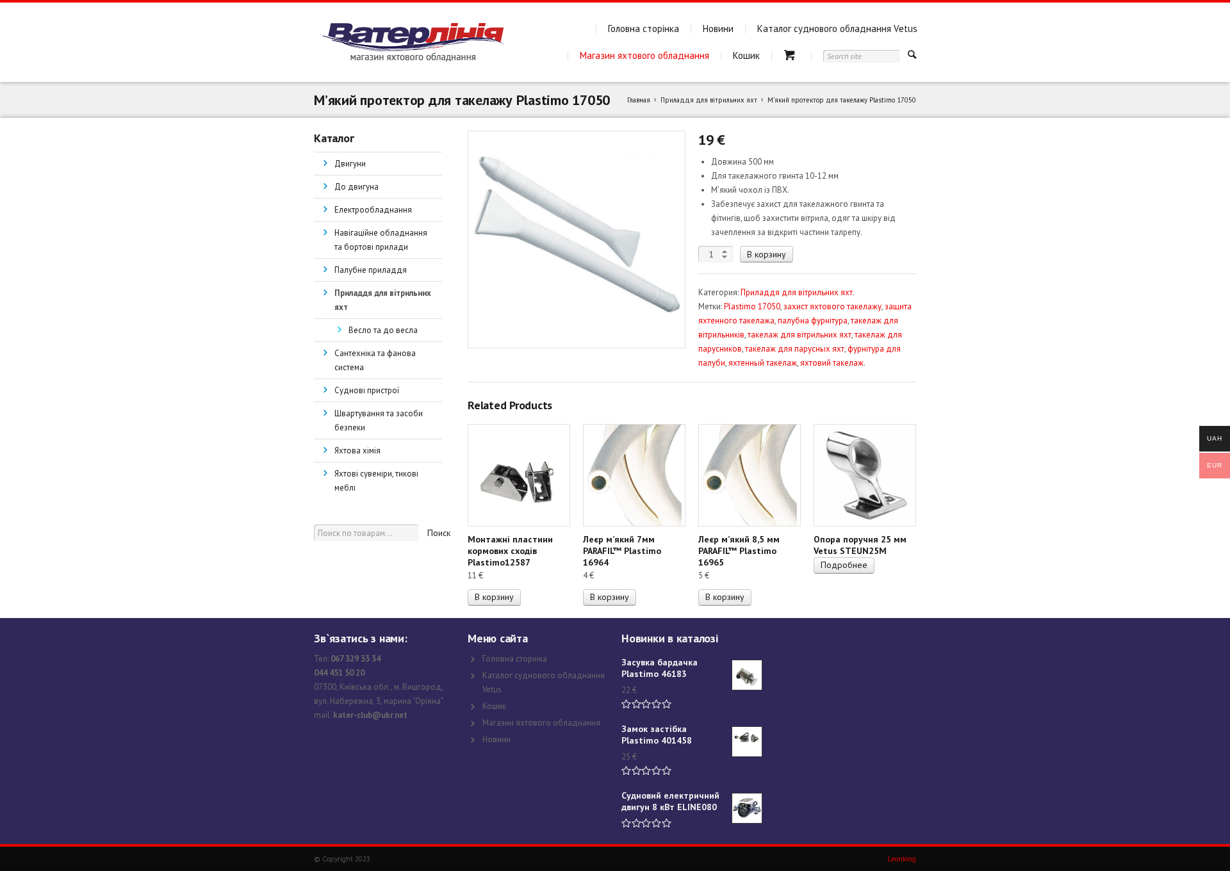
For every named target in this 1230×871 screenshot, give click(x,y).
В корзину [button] (494, 597)
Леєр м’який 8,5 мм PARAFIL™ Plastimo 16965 (739, 550)
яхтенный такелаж (762, 362)
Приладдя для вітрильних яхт (708, 99)
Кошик (746, 55)
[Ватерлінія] (413, 42)
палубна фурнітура (813, 320)
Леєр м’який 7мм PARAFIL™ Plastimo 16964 (622, 550)
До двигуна (356, 186)
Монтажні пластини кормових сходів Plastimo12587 (510, 550)
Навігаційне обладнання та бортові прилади (380, 239)
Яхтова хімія (357, 450)
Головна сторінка (643, 28)
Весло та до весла (383, 330)
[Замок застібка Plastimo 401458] (747, 741)
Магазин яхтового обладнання (644, 55)
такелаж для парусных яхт (794, 348)
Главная (638, 99)
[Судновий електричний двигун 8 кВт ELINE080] (747, 808)
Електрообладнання (373, 209)
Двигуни (350, 163)
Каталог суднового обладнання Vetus (837, 28)
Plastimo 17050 (752, 306)
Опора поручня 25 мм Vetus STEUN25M (860, 545)
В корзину (766, 254)
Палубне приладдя (370, 270)
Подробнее (844, 565)
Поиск (438, 533)
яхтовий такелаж (832, 362)
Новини (718, 28)
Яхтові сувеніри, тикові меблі (376, 480)
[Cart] (791, 55)
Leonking (902, 858)
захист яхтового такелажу (832, 306)
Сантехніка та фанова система (375, 360)
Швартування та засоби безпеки (378, 420)
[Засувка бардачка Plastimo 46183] (747, 675)
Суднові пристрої (366, 390)
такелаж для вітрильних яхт (799, 334)
